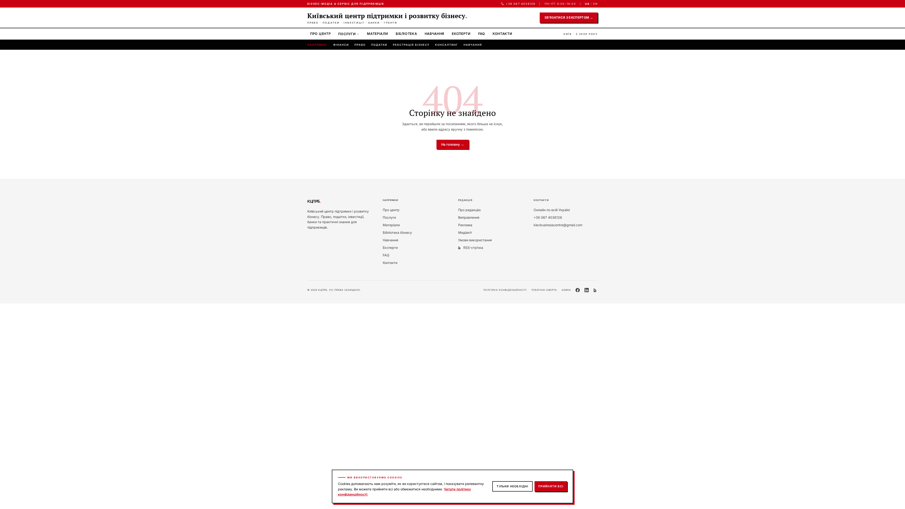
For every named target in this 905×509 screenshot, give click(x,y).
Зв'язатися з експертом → (568, 17)
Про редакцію (469, 210)
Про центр (320, 34)
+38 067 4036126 (520, 3)
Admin (566, 289)
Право (360, 44)
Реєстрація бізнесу (411, 44)
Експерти (461, 34)
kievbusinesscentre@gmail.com (558, 225)
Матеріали (377, 34)
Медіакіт (465, 232)
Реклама (465, 225)
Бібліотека (406, 34)
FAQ (481, 34)
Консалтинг (446, 44)
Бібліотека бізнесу (397, 232)
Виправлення (468, 217)
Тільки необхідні (512, 486)
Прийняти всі (550, 486)
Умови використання (475, 240)
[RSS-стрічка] (595, 290)
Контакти (502, 34)
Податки (379, 44)
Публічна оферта (544, 289)
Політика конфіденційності (505, 289)
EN (595, 3)
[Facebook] (578, 290)
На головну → (452, 144)
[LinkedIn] (586, 290)
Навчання (434, 34)
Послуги (347, 34)
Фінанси (341, 44)
